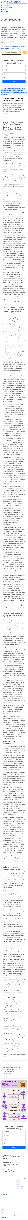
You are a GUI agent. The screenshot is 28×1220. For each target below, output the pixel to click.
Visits (12, 88)
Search (14, 81)
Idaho (7, 46)
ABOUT (3, 13)
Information (7, 88)
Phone (18, 88)
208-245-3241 (7, 1073)
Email (10, 90)
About (5, 1194)
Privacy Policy (18, 1216)
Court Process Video (21, 92)
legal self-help (9, 581)
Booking (9, 92)
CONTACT (3, 16)
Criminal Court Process (14, 48)
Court (2, 88)
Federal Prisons (21, 1187)
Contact (5, 1196)
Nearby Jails (4, 94)
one (9, 1054)
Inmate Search (4, 90)
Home (2, 46)
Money (21, 88)
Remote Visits (19, 90)
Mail (15, 88)
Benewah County (14, 46)
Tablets (13, 90)
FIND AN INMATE (5, 10)
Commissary (4, 92)
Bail (24, 88)
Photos (14, 92)
